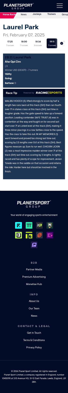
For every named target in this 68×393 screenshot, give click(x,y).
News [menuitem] (34, 315)
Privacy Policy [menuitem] (34, 347)
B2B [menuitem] (34, 262)
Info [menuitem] (34, 294)
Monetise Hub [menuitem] (34, 284)
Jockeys (37, 14)
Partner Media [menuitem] (34, 269)
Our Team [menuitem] (34, 308)
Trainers (51, 14)
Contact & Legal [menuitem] (34, 326)
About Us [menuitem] (34, 301)
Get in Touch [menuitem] (34, 332)
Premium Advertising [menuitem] (34, 276)
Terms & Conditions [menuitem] (34, 340)
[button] (61, 43)
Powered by (28, 93)
